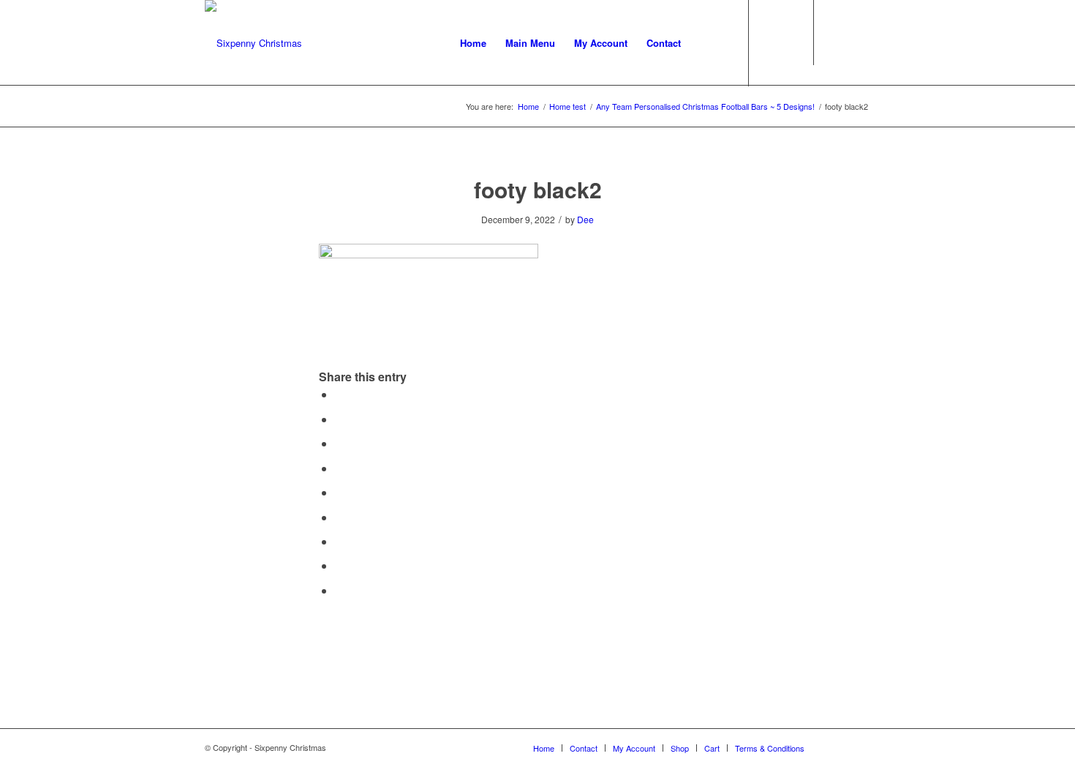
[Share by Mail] (339, 590)
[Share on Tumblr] (339, 517)
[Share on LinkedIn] (339, 492)
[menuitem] (473, 43)
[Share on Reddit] (339, 565)
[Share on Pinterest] (339, 468)
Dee (585, 219)
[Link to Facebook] (837, 42)
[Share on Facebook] (339, 394)
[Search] (704, 43)
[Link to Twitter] (859, 42)
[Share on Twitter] (339, 419)
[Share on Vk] (339, 541)
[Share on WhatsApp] (339, 443)
